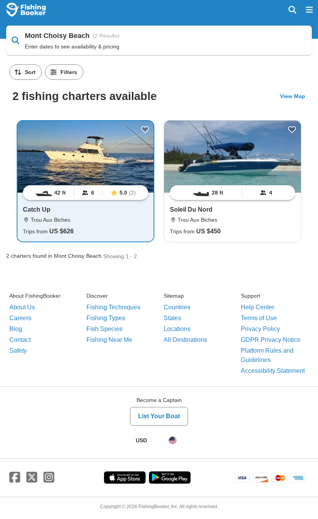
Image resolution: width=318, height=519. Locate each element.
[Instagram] (48, 478)
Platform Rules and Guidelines (267, 355)
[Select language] (172, 440)
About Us (22, 307)
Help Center (257, 307)
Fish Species (104, 329)
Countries (177, 307)
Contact (20, 339)
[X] (31, 478)
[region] (85, 192)
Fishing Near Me (109, 339)
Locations (177, 329)
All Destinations (185, 339)
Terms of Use (259, 318)
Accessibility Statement (273, 370)
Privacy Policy (260, 329)
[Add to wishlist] (145, 129)
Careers (20, 318)
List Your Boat (159, 416)
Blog (15, 329)
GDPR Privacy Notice (271, 339)
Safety (18, 350)
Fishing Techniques (113, 307)
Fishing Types (105, 318)
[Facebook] (14, 478)
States (172, 318)
